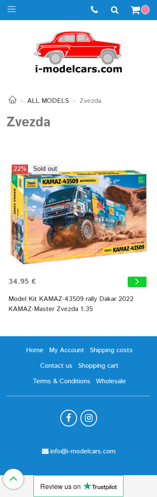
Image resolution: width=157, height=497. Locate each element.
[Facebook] (68, 418)
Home (35, 350)
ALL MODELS (48, 101)
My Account (66, 350)
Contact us (56, 366)
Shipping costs (111, 350)
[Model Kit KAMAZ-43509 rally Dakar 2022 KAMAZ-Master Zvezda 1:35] (78, 217)
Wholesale (111, 381)
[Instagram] (88, 418)
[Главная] (12, 101)
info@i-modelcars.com (83, 451)
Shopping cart (98, 366)
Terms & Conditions (61, 381)
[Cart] (141, 10)
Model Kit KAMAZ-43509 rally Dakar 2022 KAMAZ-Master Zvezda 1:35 (71, 304)
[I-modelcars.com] (78, 50)
